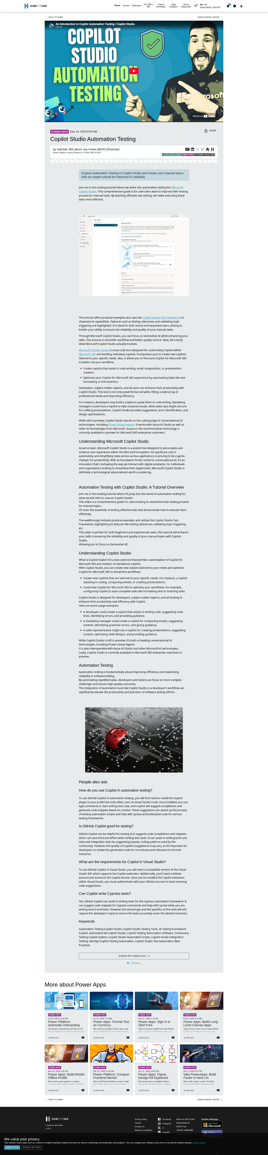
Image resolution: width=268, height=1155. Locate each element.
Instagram (166, 1123)
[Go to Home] (35, 6)
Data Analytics (173, 5)
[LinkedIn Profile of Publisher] (192, 150)
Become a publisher (144, 1130)
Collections (136, 5)
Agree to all (12, 1147)
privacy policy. (199, 1142)
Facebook (166, 1119)
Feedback (136, 963)
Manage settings (32, 1147)
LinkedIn (166, 1132)
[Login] (241, 6)
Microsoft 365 (87, 354)
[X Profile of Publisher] (197, 150)
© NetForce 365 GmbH (54, 1125)
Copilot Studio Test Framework (161, 317)
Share (212, 130)
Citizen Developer (161, 5)
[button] (212, 8)
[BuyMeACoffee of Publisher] (202, 150)
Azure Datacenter (186, 5)
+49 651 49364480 (184, 1130)
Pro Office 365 (148, 5)
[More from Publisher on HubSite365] (212, 150)
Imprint (138, 1123)
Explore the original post (132, 955)
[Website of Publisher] (207, 150)
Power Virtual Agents (121, 424)
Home (117, 5)
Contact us (139, 1126)
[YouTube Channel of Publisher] (187, 150)
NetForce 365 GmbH (185, 1119)
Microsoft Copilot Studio (94, 350)
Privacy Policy (141, 1119)
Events (126, 5)
